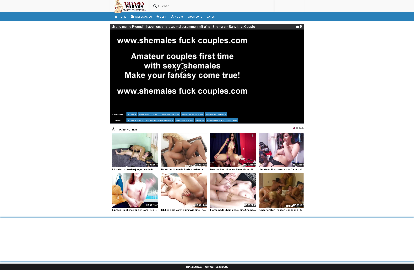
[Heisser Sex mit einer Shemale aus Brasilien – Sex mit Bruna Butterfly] (233, 150)
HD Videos (144, 114)
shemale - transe (170, 114)
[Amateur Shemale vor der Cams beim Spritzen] (282, 150)
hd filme (200, 120)
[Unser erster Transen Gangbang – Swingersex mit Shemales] (282, 190)
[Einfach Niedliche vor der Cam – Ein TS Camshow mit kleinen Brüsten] (135, 190)
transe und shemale (216, 114)
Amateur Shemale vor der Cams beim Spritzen (287, 169)
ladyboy (155, 114)
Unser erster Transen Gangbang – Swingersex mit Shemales (295, 209)
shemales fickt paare (192, 114)
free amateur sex (184, 120)
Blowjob (132, 114)
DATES (211, 16)
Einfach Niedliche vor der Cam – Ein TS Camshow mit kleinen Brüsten (153, 209)
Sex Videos (231, 120)
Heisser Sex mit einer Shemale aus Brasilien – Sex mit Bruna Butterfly (251, 169)
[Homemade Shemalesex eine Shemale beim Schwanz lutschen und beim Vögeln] (233, 190)
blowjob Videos (135, 120)
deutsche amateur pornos (159, 120)
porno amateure (215, 120)
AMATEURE (195, 16)
